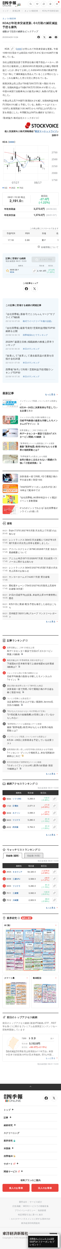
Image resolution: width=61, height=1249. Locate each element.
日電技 (15, 805)
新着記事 (16, 10)
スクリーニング (11, 1132)
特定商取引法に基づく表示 (30, 1214)
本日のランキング (31, 349)
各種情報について (49, 247)
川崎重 (15, 900)
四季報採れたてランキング (35, 335)
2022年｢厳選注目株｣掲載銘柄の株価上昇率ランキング (30, 343)
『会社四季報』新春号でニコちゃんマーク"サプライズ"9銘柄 (30, 315)
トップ (5, 10)
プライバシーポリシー (25, 1210)
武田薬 (15, 827)
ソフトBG (17, 798)
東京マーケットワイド (46, 131)
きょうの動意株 (31, 10)
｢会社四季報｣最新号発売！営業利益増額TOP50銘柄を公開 (30, 329)
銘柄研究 (8, 1125)
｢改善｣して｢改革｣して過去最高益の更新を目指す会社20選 (30, 357)
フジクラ (16, 819)
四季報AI (8, 1155)
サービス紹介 (36, 1201)
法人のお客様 (45, 1187)
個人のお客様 (16, 1187)
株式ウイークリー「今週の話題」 (37, 321)
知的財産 (42, 1210)
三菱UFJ (16, 878)
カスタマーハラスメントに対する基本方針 (30, 1218)
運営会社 (23, 1201)
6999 (11, 141)
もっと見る (50, 394)
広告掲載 (16, 1205)
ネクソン (16, 812)
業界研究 (8, 1140)
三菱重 (15, 893)
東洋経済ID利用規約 (30, 1222)
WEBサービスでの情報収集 (36, 1205)
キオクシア (17, 871)
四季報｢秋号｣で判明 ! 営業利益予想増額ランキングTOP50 (29, 371)
